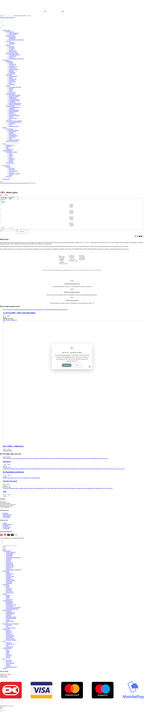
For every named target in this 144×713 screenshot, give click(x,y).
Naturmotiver (6, 584)
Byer (7, 622)
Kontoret (8, 633)
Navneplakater (9, 554)
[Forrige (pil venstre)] (0, 711)
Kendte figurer (9, 564)
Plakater (6, 183)
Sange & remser (10, 621)
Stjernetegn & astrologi (11, 667)
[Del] (3, 710)
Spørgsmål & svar (7, 514)
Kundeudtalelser (7, 516)
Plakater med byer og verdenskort (11, 623)
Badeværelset (9, 631)
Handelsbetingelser (7, 524)
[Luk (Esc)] (5, 710)
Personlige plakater (7, 600)
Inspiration (5, 513)
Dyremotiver (9, 588)
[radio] (72, 201)
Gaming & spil (9, 567)
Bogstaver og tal (17, 183)
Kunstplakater (6, 571)
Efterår (7, 652)
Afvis (77, 365)
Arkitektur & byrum (10, 627)
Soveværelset (9, 637)
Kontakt (5, 523)
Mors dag (8, 657)
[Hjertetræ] (55, 458)
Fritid (4, 641)
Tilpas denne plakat (7, 450)
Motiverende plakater (11, 617)
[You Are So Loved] (21, 477)
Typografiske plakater (11, 618)
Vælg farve (2, 199)
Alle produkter (6, 517)
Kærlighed (8, 615)
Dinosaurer (8, 561)
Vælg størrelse (3, 197)
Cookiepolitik (6, 528)
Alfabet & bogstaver (11, 552)
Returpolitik (6, 525)
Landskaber (9, 590)
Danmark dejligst (10, 576)
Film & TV (8, 568)
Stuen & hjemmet (10, 638)
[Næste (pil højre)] (2, 711)
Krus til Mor (9, 660)
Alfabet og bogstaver (23, 183)
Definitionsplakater (10, 613)
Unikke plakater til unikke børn (13, 569)
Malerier (8, 572)
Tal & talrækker (9, 553)
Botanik (8, 586)
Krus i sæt (8, 665)
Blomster (8, 595)
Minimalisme (9, 583)
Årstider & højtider (7, 648)
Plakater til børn (11, 183)
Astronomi (8, 560)
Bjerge (7, 587)
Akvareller (8, 575)
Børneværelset (9, 634)
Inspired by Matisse (10, 580)
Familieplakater (9, 602)
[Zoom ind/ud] (0, 710)
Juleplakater (9, 654)
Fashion (8, 619)
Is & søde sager (9, 563)
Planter (7, 598)
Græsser (8, 596)
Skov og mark (9, 591)
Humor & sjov (9, 614)
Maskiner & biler (10, 565)
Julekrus (8, 664)
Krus (4, 659)
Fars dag (8, 656)
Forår (7, 649)
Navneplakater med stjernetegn (13, 557)
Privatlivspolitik (6, 527)
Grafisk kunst (9, 579)
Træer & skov (9, 599)
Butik (4, 183)
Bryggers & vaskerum (11, 640)
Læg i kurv (21, 231)
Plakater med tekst (7, 610)
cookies (67, 355)
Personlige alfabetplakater (12, 609)
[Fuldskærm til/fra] (2, 710)
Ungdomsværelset (10, 636)
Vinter (7, 653)
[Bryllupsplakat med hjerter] (64, 468)
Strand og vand (9, 592)
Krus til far (8, 661)
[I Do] (58, 488)
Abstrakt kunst (9, 573)
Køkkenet (8, 630)
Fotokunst (8, 577)
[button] (14, 142)
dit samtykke (68, 357)
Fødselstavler (9, 556)
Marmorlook (9, 581)
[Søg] (4, 548)
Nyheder (5, 668)
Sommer (8, 650)
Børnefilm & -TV (10, 644)
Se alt (4, 549)
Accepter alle (67, 365)
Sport (7, 645)
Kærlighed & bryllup (11, 604)
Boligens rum (6, 629)
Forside (1, 183)
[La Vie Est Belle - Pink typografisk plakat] (35, 309)
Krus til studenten (10, 663)
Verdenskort (9, 558)
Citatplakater (9, 611)
